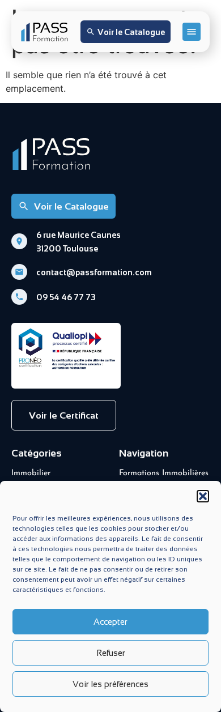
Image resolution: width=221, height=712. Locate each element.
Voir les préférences (110, 684)
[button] (203, 496)
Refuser (110, 653)
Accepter (111, 621)
